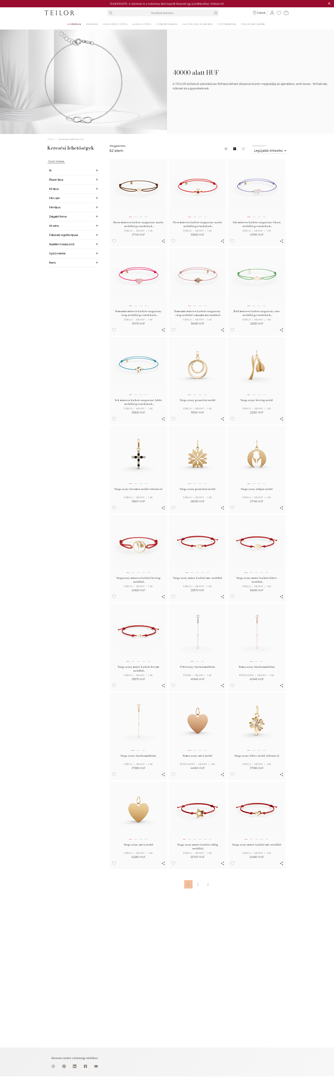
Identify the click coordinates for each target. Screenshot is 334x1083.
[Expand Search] (110, 12)
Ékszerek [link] (92, 24)
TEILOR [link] (50, 139)
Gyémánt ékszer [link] (166, 24)
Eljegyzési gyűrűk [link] (115, 24)
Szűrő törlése (56, 161)
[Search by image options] (216, 12)
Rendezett (260, 145)
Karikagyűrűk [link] (141, 24)
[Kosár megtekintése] (286, 12)
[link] (59, 13)
